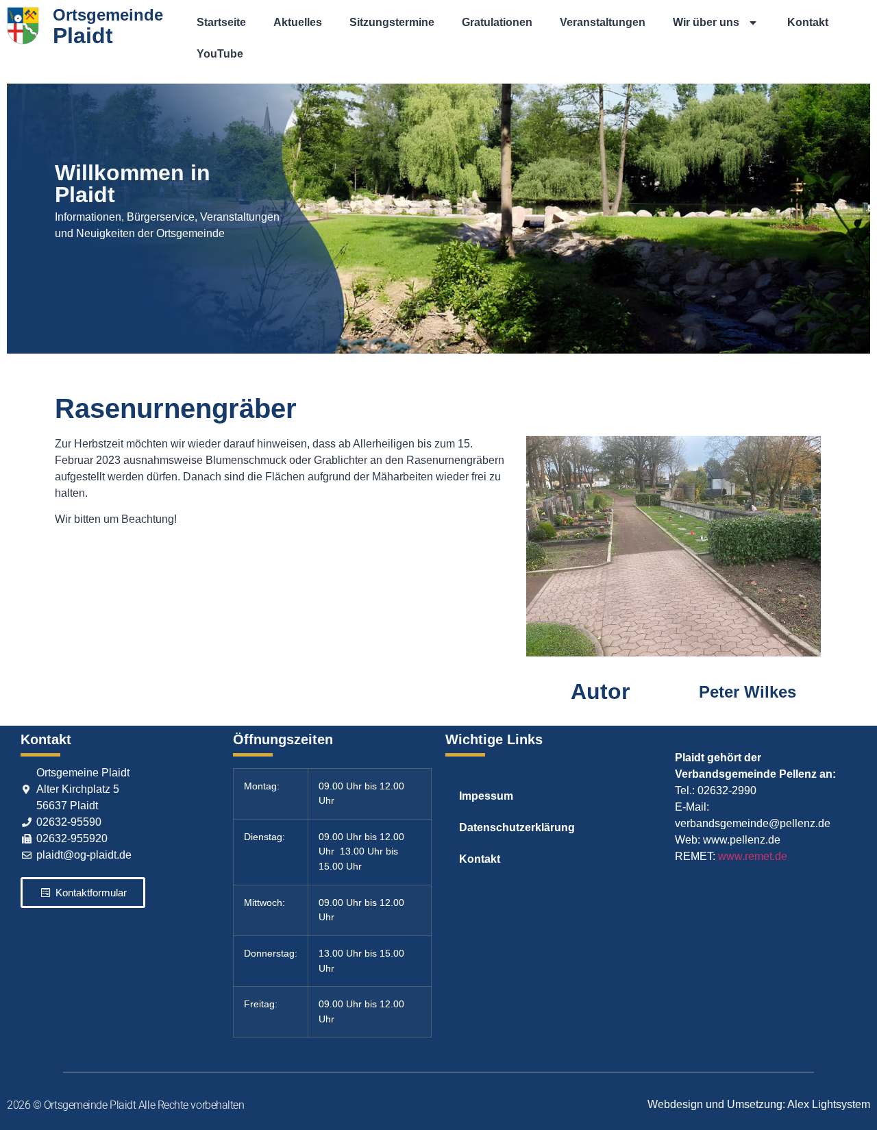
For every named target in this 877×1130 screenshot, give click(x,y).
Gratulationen (497, 22)
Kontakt (807, 22)
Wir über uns (706, 22)
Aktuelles (297, 22)
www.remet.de (752, 856)
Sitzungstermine (391, 22)
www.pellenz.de (741, 840)
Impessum (486, 796)
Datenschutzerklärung (517, 827)
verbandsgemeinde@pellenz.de (752, 823)
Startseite (221, 22)
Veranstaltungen (602, 22)
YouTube (220, 54)
